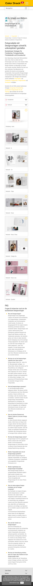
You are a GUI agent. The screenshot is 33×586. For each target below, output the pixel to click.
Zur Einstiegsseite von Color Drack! (12, 1)
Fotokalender (14, 80)
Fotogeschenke (22, 80)
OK (22, 582)
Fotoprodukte (14, 36)
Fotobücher (8, 80)
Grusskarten (8, 82)
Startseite (7, 36)
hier (18, 582)
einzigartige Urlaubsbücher (16, 88)
